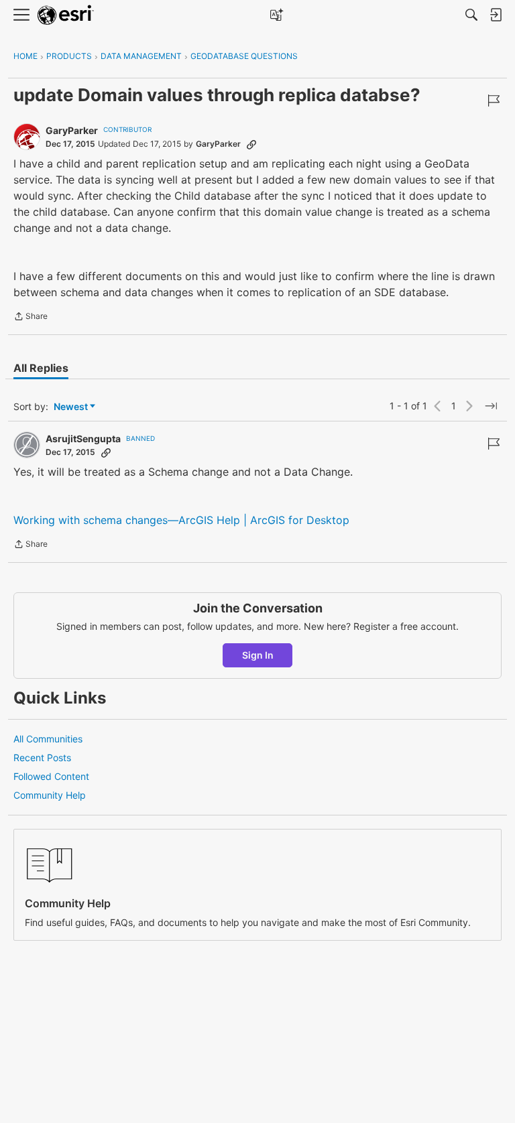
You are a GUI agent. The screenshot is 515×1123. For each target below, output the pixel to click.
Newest (71, 407)
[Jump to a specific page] (491, 406)
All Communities (47, 738)
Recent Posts (42, 757)
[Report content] (493, 100)
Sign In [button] (258, 655)
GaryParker (72, 130)
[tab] (40, 367)
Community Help (49, 795)
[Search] (471, 14)
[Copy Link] (251, 144)
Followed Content (51, 776)
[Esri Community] (66, 15)
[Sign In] (495, 14)
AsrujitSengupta (83, 438)
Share (30, 317)
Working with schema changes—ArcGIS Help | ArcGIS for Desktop (181, 520)
